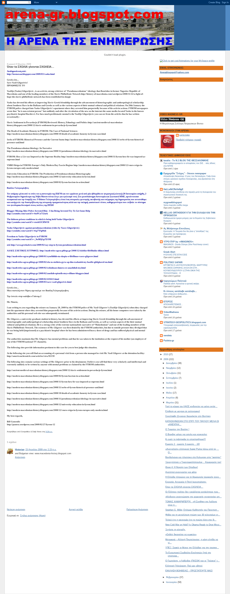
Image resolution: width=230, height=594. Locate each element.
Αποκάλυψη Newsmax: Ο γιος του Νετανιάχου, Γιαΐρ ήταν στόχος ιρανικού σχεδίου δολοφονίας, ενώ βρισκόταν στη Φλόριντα (189, 179)
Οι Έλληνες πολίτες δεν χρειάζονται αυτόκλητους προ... (192, 492)
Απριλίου (170, 397)
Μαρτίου (170, 402)
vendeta (167, 335)
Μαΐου (169, 393)
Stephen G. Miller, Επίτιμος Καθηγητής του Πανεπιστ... (192, 510)
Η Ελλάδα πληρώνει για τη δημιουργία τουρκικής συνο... (193, 477)
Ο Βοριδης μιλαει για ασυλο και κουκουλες (186, 434)
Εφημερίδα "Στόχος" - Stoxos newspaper (184, 173)
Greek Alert (169, 252)
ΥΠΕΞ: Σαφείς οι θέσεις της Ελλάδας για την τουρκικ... (192, 547)
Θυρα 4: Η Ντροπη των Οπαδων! (181, 467)
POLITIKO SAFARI (173, 262)
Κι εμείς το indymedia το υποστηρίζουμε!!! (185, 439)
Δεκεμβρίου (172, 363)
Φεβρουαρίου (172, 577)
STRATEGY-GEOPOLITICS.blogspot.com (184, 322)
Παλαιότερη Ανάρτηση (137, 509)
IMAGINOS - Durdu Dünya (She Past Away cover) (185, 244)
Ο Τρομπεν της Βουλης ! (177, 429)
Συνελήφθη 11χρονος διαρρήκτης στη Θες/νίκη (187, 416)
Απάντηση (20, 457)
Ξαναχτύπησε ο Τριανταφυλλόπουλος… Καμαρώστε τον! (193, 462)
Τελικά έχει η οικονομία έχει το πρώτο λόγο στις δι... (190, 520)
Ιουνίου (170, 387)
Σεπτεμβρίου (172, 378)
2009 (166, 359)
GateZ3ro (184, 135)
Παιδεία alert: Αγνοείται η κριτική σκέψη (181, 284)
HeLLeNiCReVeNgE (173, 189)
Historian (19, 449)
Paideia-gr (168, 340)
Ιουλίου (170, 383)
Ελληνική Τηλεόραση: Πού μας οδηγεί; (184, 566)
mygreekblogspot (172, 202)
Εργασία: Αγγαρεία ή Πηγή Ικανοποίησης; (186, 482)
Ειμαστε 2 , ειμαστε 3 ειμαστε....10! (182, 444)
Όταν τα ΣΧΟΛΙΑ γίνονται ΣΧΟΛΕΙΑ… (30, 66)
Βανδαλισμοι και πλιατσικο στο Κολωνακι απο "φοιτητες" (193, 457)
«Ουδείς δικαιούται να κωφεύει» (180, 534)
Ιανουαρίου (172, 582)
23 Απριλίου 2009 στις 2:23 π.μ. (40, 449)
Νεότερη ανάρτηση (16, 509)
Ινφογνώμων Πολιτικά (174, 281)
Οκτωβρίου (171, 373)
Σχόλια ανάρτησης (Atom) (32, 515)
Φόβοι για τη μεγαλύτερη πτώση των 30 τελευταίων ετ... (192, 514)
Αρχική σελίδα (76, 509)
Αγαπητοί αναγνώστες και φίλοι (180, 472)
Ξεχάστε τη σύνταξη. (175, 529)
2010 (166, 354)
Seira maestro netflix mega (175, 205)
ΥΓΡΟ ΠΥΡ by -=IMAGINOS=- (178, 241)
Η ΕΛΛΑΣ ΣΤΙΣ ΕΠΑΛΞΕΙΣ (175, 255)
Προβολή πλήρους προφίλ (188, 139)
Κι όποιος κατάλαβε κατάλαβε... (180, 291)
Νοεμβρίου (171, 368)
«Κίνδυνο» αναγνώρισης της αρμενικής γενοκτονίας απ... (193, 496)
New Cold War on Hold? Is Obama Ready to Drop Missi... (193, 524)
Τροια (166, 315)
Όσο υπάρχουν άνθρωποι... (175, 294)
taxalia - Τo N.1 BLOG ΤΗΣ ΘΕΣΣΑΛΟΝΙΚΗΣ (186, 160)
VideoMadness (171, 312)
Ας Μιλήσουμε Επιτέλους (176, 228)
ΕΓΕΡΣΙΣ (168, 301)
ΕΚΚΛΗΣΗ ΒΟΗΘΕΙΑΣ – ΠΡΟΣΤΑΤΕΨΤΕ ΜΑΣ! (189, 570)
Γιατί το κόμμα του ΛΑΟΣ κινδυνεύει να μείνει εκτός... (191, 406)
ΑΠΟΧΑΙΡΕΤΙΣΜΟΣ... (173, 304)
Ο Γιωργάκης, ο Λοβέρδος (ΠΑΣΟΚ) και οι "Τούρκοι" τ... (192, 560)
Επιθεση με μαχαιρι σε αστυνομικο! (182, 411)
